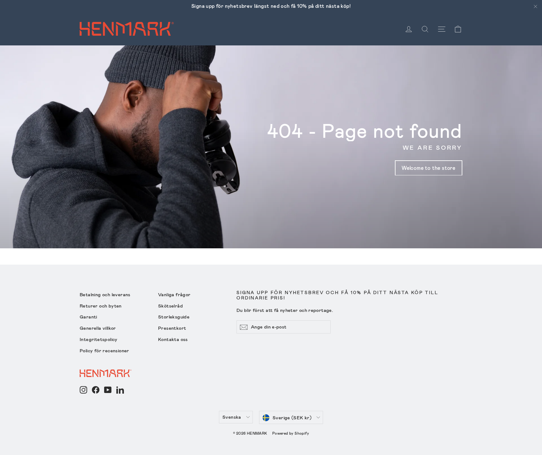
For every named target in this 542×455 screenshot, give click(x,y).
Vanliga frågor (174, 294)
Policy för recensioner (104, 350)
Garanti (88, 316)
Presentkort (172, 328)
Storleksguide (173, 316)
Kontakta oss (173, 339)
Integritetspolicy (99, 339)
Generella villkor (98, 328)
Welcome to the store (428, 168)
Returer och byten (101, 305)
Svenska (231, 417)
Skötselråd (170, 305)
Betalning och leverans (105, 294)
